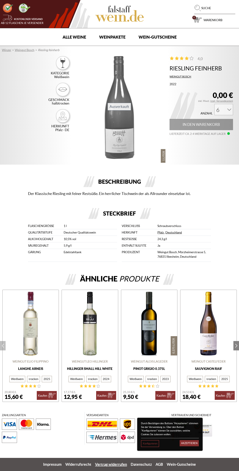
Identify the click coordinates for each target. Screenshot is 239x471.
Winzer (6, 50)
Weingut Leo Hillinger (90, 361)
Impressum (52, 464)
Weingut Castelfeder (208, 361)
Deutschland (173, 232)
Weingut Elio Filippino (31, 361)
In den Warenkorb (201, 124)
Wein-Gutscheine (158, 37)
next (236, 345)
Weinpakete (112, 37)
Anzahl (206, 113)
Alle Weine (74, 37)
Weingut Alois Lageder (149, 361)
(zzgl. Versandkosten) (221, 101)
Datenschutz (141, 464)
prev (3, 345)
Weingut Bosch (24, 50)
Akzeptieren (189, 443)
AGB (159, 464)
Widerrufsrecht (78, 464)
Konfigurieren (150, 443)
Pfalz (160, 232)
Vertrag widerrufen (111, 464)
